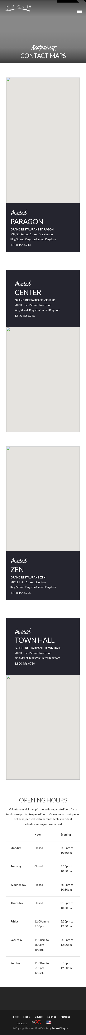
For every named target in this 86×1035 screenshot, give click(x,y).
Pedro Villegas (60, 1028)
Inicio (16, 1016)
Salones (51, 1016)
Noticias (65, 1016)
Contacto (22, 1023)
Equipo (39, 1016)
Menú (26, 1016)
